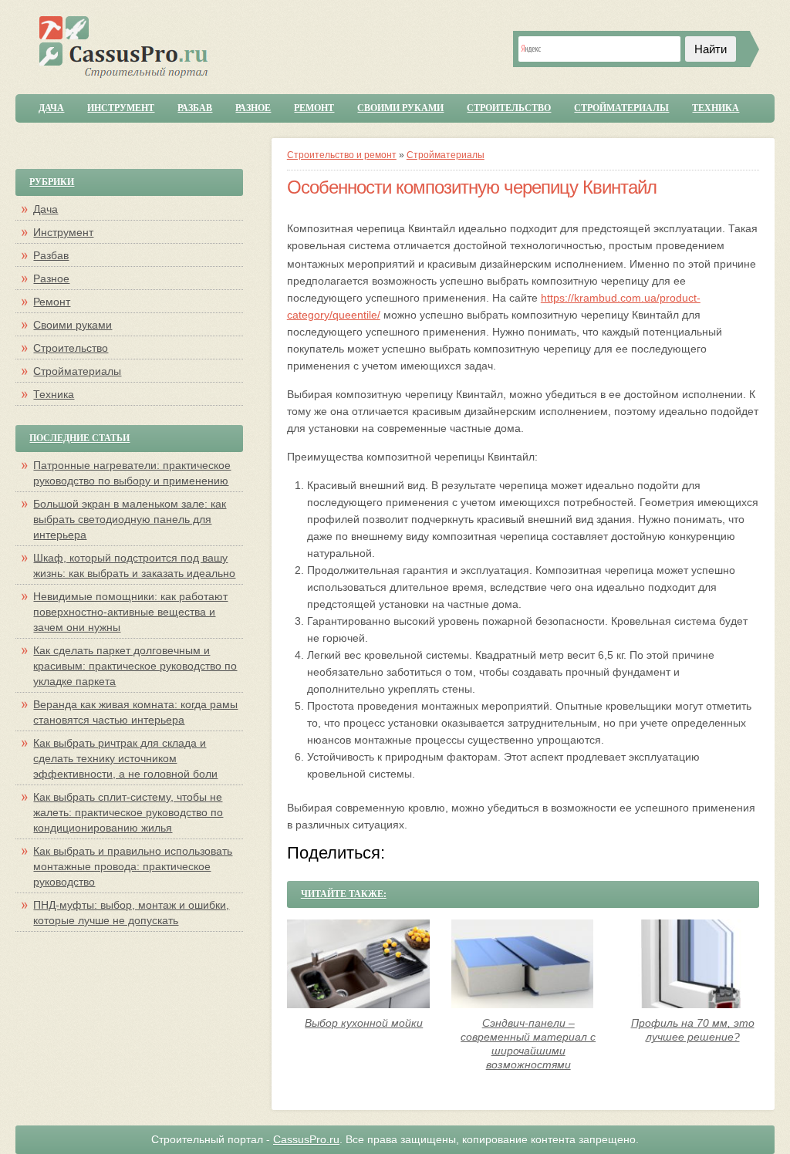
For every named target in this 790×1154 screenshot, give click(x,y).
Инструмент (120, 108)
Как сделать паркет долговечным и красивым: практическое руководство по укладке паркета (135, 665)
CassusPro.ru (306, 1139)
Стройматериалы (621, 108)
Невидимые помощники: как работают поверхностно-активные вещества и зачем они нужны (130, 611)
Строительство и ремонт (342, 155)
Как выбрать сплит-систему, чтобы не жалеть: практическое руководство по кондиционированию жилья (128, 812)
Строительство (509, 108)
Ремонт (314, 108)
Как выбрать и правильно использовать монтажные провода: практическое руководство (132, 866)
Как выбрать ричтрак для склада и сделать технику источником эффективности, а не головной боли (125, 758)
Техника (715, 108)
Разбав (194, 108)
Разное (253, 108)
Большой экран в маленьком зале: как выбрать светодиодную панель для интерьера (129, 519)
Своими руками (400, 108)
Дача (51, 108)
